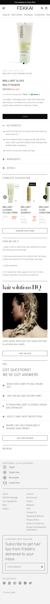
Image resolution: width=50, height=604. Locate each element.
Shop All (6, 15)
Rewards (30, 505)
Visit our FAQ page (25, 438)
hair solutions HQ (22, 287)
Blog (5, 505)
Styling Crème (10, 212)
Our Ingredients (10, 501)
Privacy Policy (32, 520)
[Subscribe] (42, 567)
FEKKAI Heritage (10, 497)
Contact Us (31, 512)
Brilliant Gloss (16, 71)
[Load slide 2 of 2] (26, 63)
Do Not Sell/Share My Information (36, 528)
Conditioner (39, 15)
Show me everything (25, 231)
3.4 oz (25, 117)
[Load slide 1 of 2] (23, 63)
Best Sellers (17, 15)
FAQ (28, 508)
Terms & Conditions (35, 523)
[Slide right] (45, 197)
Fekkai (7, 592)
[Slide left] (5, 197)
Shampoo (28, 15)
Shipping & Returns (35, 516)
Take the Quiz (25, 353)
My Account (31, 497)
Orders (29, 501)
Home (5, 71)
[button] (42, 8)
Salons (6, 508)
